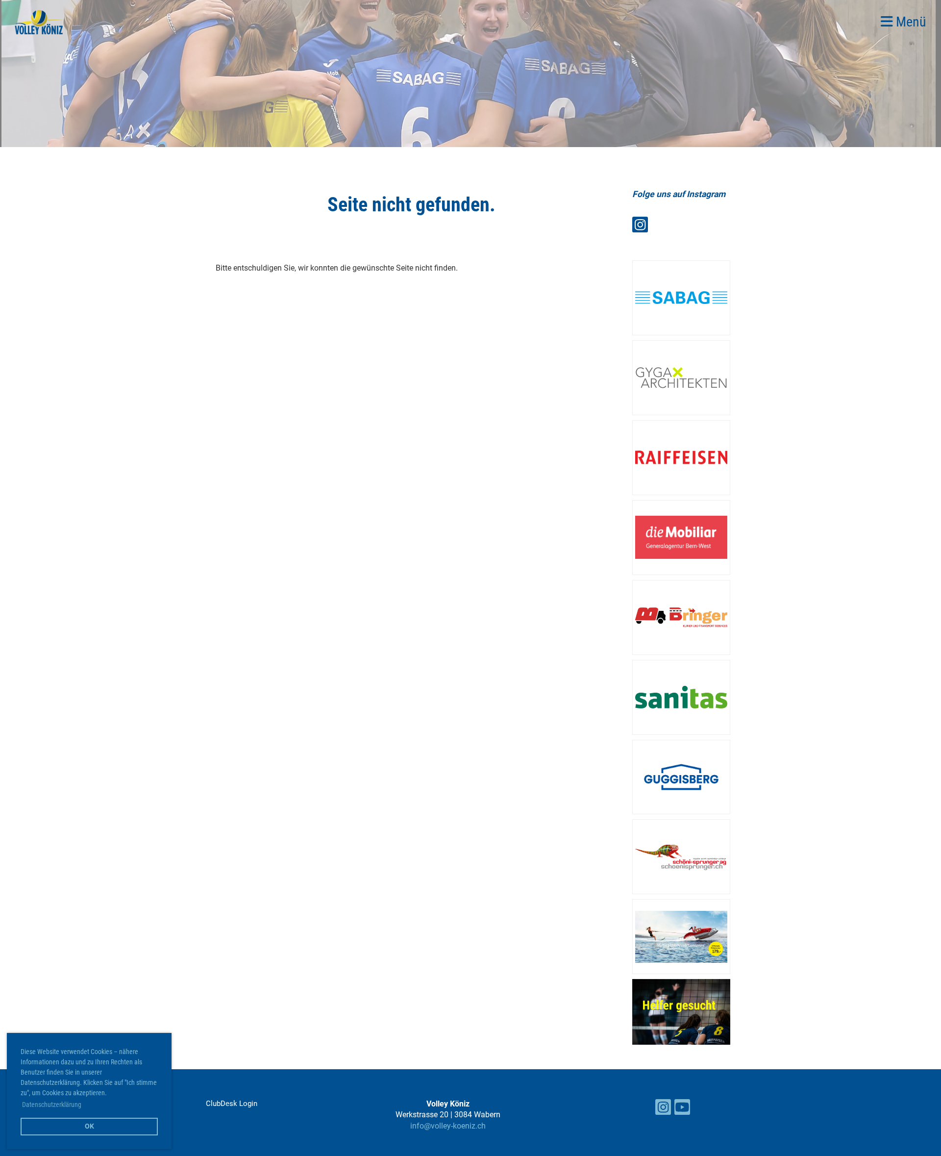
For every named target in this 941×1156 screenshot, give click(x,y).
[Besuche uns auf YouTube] (682, 1109)
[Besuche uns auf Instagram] (640, 227)
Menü (909, 22)
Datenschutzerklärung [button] (51, 1104)
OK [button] (89, 1126)
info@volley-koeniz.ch (448, 1126)
